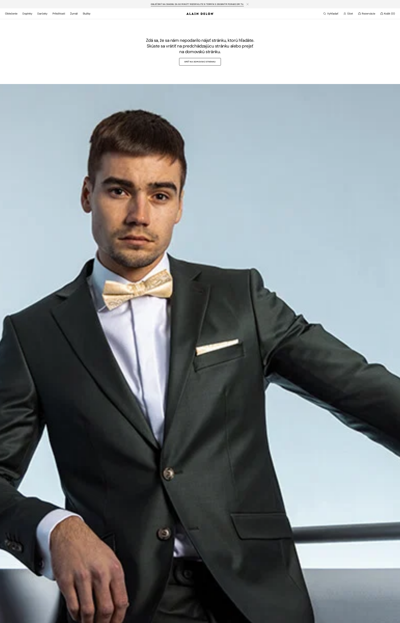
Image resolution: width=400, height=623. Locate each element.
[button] (331, 13)
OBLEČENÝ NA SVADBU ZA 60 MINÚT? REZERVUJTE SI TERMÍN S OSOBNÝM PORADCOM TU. (197, 4)
